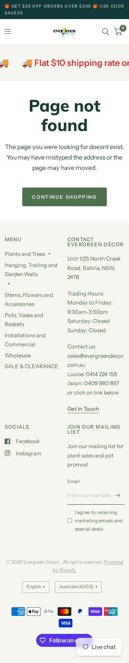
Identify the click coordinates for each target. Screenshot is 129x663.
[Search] (105, 31)
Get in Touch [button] (83, 408)
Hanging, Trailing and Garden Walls (31, 270)
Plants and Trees (25, 254)
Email (73, 481)
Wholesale (18, 355)
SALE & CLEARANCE (31, 366)
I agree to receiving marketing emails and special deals (99, 520)
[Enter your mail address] (117, 495)
